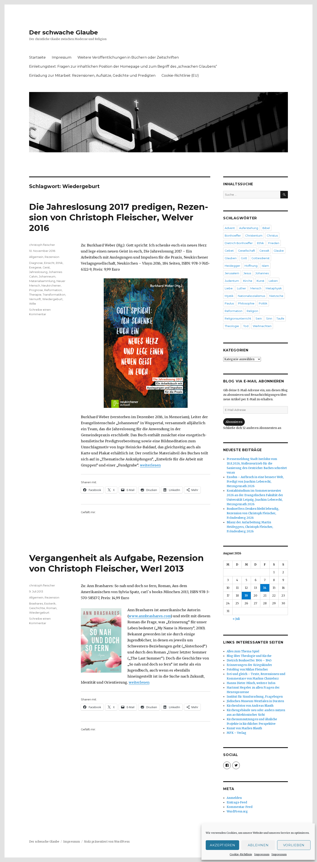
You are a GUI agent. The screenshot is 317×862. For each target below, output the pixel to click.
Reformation (53, 290)
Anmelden (234, 798)
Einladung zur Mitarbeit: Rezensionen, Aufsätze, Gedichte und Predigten (92, 75)
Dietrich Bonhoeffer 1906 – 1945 (249, 660)
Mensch (255, 288)
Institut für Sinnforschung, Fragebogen (255, 696)
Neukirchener (51, 285)
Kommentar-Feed (240, 807)
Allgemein (36, 257)
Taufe (280, 318)
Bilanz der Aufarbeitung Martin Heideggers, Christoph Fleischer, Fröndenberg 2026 (250, 527)
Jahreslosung (38, 272)
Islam (265, 265)
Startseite (37, 57)
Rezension (52, 257)
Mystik (229, 296)
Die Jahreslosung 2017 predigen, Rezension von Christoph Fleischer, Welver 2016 (118, 217)
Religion (252, 311)
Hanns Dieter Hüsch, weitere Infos (251, 683)
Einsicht (49, 263)
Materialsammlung (42, 281)
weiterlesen (150, 465)
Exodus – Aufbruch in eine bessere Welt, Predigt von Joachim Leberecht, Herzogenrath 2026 (255, 481)
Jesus (247, 273)
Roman (51, 608)
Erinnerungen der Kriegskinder (249, 665)
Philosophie (246, 303)
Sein (259, 318)
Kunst (260, 280)
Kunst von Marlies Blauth (244, 728)
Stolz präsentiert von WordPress (107, 841)
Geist (46, 267)
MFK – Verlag (236, 733)
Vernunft (35, 299)
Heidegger (232, 265)
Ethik (59, 263)
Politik (263, 303)
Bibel (266, 228)
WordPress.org (237, 811)
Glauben (231, 258)
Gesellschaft (246, 250)
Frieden (273, 243)
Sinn (269, 318)
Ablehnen (258, 845)
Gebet (229, 250)
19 (246, 595)
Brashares (36, 603)
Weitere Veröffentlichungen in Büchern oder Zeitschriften (128, 57)
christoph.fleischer (42, 244)
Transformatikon (54, 294)
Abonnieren (234, 422)
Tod (245, 326)
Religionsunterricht (238, 318)
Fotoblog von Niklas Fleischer (247, 669)
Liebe (229, 288)
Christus (272, 235)
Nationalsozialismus (251, 296)
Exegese (35, 267)
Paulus (229, 303)
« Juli (236, 619)
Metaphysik (274, 288)
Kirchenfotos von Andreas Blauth (250, 706)
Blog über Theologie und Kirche (249, 656)
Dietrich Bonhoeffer (239, 243)
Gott (244, 258)
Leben (273, 280)
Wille (32, 303)
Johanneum (47, 276)
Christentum (253, 235)
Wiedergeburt (52, 299)
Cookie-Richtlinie (241, 854)
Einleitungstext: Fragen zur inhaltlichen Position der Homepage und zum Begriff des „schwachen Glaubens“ (123, 66)
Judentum (232, 280)
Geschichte (37, 608)
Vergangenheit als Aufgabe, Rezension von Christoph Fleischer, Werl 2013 (116, 563)
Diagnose (36, 263)
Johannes (262, 273)
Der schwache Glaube (63, 32)
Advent (230, 228)
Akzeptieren (222, 845)
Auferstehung (248, 228)
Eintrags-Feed (237, 802)
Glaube (279, 250)
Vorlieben (293, 845)
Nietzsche (276, 296)
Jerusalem (232, 273)
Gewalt (264, 250)
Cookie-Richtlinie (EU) (180, 75)
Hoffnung (251, 265)
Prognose (36, 290)
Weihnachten (262, 326)
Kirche (247, 280)
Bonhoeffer (233, 235)
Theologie (232, 326)
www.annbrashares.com (150, 616)
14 (264, 588)
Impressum (261, 854)
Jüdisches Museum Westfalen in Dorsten (255, 701)
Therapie (35, 294)
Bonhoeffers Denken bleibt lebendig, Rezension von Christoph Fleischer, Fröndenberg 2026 (253, 513)
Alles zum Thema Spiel (243, 651)
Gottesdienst (260, 258)
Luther (241, 288)
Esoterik (50, 603)
